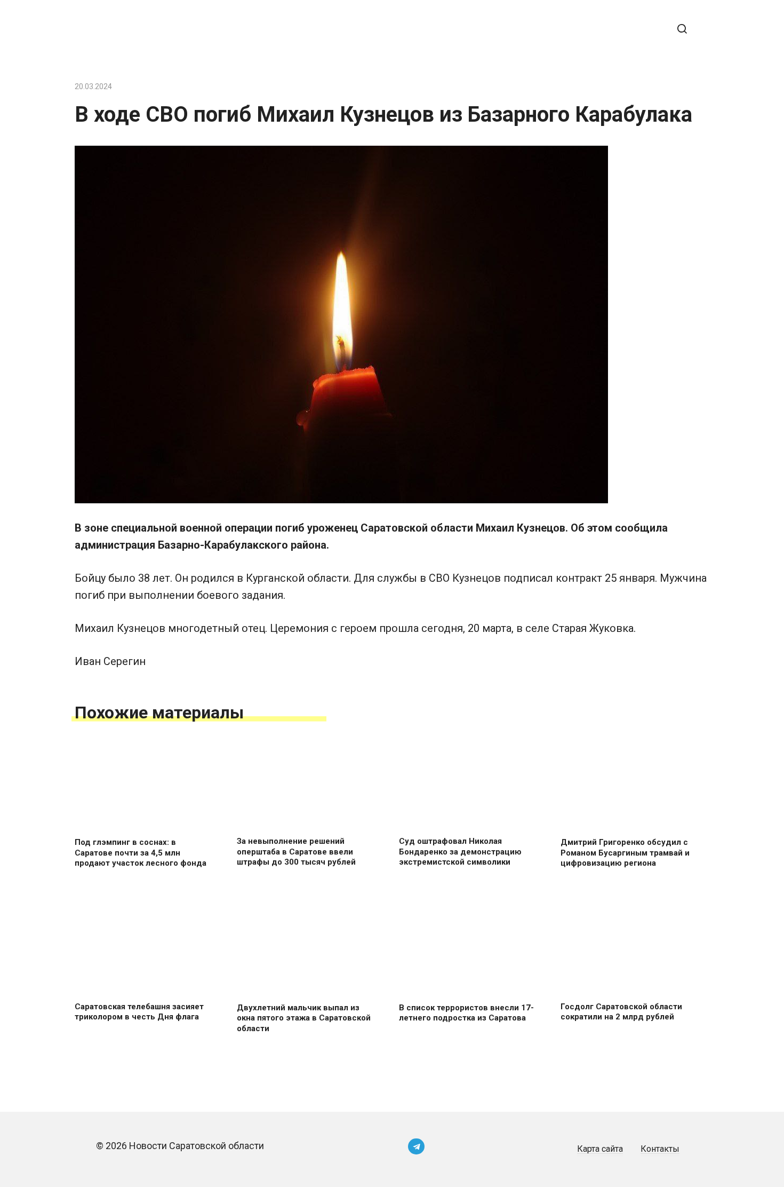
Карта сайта (600, 1149)
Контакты (660, 1149)
